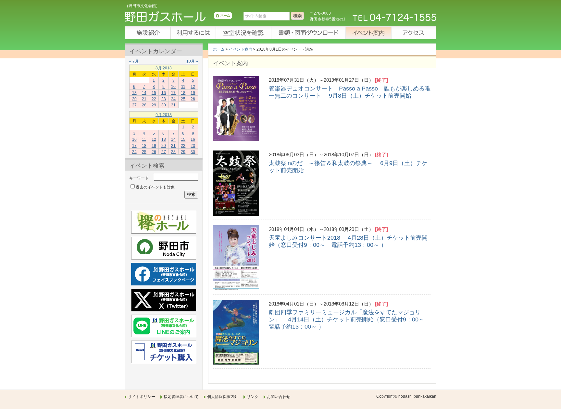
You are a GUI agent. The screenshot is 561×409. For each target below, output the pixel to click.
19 (193, 92)
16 (163, 92)
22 (154, 99)
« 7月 (134, 61)
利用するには (193, 33)
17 (173, 92)
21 (144, 99)
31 (173, 105)
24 (173, 99)
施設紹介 (147, 33)
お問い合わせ (278, 396)
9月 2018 (164, 115)
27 (134, 105)
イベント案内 (368, 33)
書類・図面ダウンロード (308, 33)
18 (183, 92)
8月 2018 (164, 68)
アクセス (413, 33)
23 (163, 99)
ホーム (219, 49)
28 (144, 105)
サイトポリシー (141, 396)
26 (193, 99)
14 (144, 92)
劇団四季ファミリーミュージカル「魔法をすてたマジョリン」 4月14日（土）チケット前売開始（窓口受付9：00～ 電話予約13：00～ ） (349, 319)
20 (134, 99)
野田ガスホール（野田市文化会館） (178, 18)
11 (183, 86)
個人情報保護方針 (222, 396)
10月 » (192, 61)
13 (134, 92)
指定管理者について (181, 396)
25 (183, 99)
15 (154, 92)
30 (163, 105)
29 (154, 105)
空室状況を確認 (243, 33)
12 (193, 86)
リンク (252, 396)
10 (173, 86)
